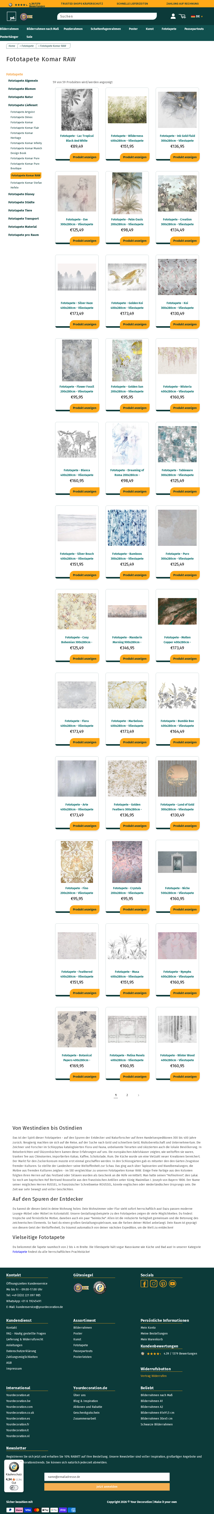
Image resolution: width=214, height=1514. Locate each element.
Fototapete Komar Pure (24, 158)
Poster (133, 29)
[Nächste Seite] (138, 1095)
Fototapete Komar (21, 122)
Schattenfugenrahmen (106, 29)
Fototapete (169, 29)
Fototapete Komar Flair (24, 127)
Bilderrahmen (9, 29)
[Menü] (21, 1462)
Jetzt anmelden (107, 1487)
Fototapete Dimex (21, 117)
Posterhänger (9, 37)
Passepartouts (194, 29)
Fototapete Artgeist (22, 111)
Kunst (150, 29)
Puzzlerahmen (73, 29)
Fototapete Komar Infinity (26, 143)
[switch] (14, 1487)
